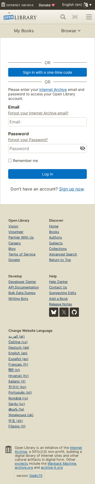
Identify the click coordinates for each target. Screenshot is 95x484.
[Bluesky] (53, 312)
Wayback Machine (62, 464)
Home (53, 226)
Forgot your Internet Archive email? (38, 113)
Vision (13, 226)
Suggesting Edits (62, 293)
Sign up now (71, 189)
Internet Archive (53, 89)
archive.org (24, 467)
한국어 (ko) (17, 387)
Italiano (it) (17, 381)
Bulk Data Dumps (22, 293)
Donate (47, 5)
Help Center (58, 282)
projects (21, 464)
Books (54, 232)
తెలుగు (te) (16, 409)
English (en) (17, 353)
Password (18, 133)
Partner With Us (21, 237)
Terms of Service (21, 254)
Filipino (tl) (17, 426)
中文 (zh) (15, 421)
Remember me (25, 160)
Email (13, 107)
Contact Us (58, 287)
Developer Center (22, 282)
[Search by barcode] (75, 17)
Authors (55, 237)
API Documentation (23, 287)
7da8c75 (35, 476)
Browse (68, 30)
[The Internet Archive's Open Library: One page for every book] (21, 17)
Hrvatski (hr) (18, 376)
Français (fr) (18, 364)
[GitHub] (74, 312)
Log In (47, 174)
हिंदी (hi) (14, 370)
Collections (58, 249)
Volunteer (15, 232)
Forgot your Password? (28, 139)
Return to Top (60, 260)
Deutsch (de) (18, 348)
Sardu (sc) (16, 404)
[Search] (63, 17)
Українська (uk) (21, 415)
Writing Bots (18, 299)
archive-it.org (52, 467)
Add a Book (58, 299)
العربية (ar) (16, 336)
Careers (14, 243)
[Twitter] (64, 312)
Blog (12, 249)
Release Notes (60, 304)
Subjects (56, 243)
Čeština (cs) (18, 342)
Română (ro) (18, 398)
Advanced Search (63, 254)
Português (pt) (20, 392)
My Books (24, 30)
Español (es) (18, 359)
